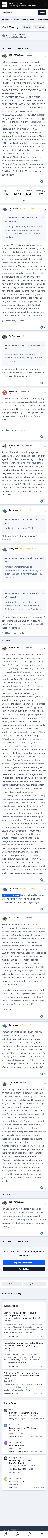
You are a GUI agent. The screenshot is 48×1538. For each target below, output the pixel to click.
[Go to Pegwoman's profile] (5, 1425)
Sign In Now (24, 1269)
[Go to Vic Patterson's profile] (4, 337)
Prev (9, 48)
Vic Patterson (14, 336)
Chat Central (14, 1410)
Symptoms (13, 1082)
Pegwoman (13, 1433)
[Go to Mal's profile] (5, 1479)
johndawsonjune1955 (15, 34)
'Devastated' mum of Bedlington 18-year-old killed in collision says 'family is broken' (24, 1345)
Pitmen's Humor (16, 1445)
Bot (5, 1321)
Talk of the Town (15, 1425)
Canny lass (13, 208)
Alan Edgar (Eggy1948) (17, 1415)
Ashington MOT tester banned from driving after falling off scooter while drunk (21, 1376)
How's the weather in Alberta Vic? (24, 1413)
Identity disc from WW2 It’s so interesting (22, 1429)
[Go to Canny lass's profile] (4, 209)
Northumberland (17, 1481)
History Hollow (20, 37)
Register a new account (24, 1262)
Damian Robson (15, 1448)
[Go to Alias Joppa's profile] (4, 392)
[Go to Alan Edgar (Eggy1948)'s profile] (5, 1410)
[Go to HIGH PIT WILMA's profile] (4, 56)
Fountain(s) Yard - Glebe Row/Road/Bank (20, 1462)
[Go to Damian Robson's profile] (5, 1443)
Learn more (5, 4)
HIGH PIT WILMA (16, 55)
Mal (10, 1484)
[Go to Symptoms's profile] (4, 1083)
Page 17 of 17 (23, 48)
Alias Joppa (13, 391)
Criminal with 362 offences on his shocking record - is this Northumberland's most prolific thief (22, 1315)
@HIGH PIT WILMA (11, 895)
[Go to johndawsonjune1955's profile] (3, 35)
